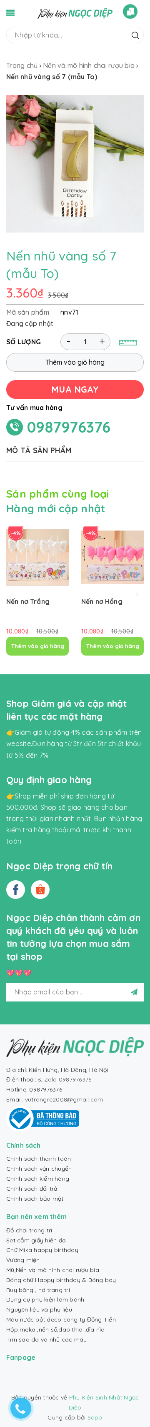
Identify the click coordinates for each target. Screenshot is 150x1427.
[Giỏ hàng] (130, 11)
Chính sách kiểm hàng (37, 1178)
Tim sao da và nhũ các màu (46, 1339)
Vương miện (23, 1260)
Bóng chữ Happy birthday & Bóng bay (61, 1280)
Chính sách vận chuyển (39, 1168)
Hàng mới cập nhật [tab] (55, 508)
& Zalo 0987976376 (64, 1079)
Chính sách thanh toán (38, 1158)
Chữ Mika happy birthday (42, 1250)
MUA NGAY (75, 389)
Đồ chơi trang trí (29, 1230)
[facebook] (15, 889)
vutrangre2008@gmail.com (64, 1099)
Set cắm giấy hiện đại (36, 1240)
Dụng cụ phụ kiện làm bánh (45, 1299)
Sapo (95, 1417)
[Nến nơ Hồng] (112, 557)
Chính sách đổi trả (32, 1188)
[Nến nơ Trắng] (37, 557)
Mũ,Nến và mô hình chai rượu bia (52, 1270)
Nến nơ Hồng (101, 601)
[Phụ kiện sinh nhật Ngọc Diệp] (75, 12)
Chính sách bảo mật (35, 1198)
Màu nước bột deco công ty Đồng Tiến (61, 1319)
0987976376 (69, 427)
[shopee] (40, 889)
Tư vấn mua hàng (34, 407)
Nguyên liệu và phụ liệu (39, 1309)
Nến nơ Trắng (28, 601)
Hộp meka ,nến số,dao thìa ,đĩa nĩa (55, 1329)
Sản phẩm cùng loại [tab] (57, 493)
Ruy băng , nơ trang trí (38, 1290)
